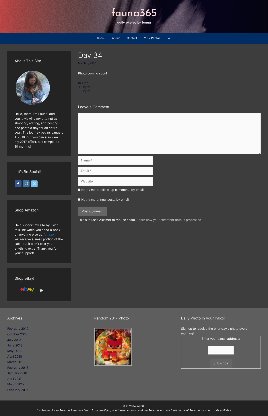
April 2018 (14, 356)
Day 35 (86, 91)
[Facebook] (18, 183)
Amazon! (50, 234)
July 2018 (14, 340)
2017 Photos (152, 38)
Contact (132, 38)
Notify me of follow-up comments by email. (113, 190)
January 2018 (17, 373)
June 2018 (14, 345)
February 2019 (17, 328)
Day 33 (86, 86)
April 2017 (14, 379)
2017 (85, 83)
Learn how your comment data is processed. (169, 220)
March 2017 (15, 384)
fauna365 (134, 13)
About (116, 38)
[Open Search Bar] (169, 38)
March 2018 (15, 362)
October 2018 (17, 334)
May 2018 (14, 351)
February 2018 (17, 367)
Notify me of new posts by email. (105, 199)
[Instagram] (26, 183)
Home (101, 38)
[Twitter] (34, 183)
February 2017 (17, 390)
